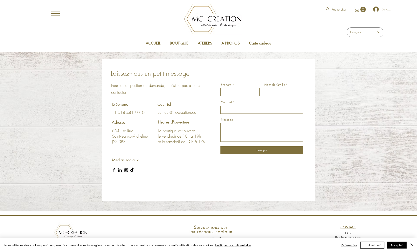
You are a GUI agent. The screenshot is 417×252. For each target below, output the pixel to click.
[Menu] (55, 13)
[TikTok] (132, 170)
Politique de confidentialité (233, 245)
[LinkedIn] (119, 170)
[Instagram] (126, 170)
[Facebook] (113, 170)
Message (227, 119)
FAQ (348, 233)
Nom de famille (274, 84)
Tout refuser (372, 245)
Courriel (226, 102)
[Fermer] (411, 245)
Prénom (226, 84)
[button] (360, 9)
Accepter (397, 245)
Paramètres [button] (349, 245)
